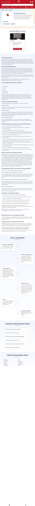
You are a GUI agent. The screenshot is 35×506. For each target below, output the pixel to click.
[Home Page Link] (19, 1)
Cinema (8, 7)
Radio (4, 7)
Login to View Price (17, 48)
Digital (13, 7)
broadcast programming (27, 74)
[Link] (30, 2)
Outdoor (22, 7)
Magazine (27, 7)
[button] (2, 2)
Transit (18, 7)
